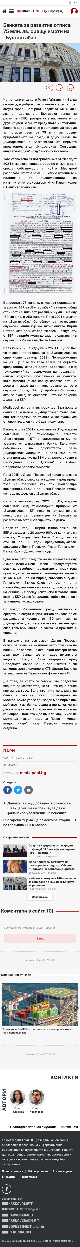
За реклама (29, 1176)
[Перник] (16, 1232)
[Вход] (74, 11)
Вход (40, 938)
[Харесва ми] (61, 87)
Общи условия (38, 1171)
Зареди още (40, 896)
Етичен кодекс (63, 1171)
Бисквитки (9, 1176)
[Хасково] (17, 1203)
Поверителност (12, 1171)
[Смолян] (23, 1226)
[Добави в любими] (50, 87)
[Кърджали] (21, 1209)
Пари (9, 751)
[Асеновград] (20, 1220)
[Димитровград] (40, 11)
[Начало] (4, 11)
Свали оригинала (13, 46)
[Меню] (11, 11)
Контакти (64, 1077)
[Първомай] (18, 1215)
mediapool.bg (33, 772)
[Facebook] (6, 1189)
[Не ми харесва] (72, 87)
